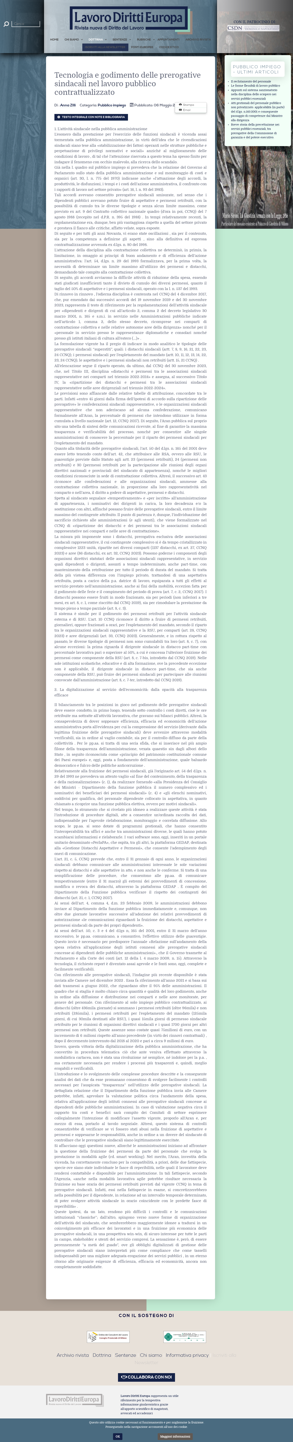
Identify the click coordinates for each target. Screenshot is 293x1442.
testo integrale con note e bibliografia (93, 117)
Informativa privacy (187, 1355)
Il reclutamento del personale (251, 81)
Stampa (188, 105)
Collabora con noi (149, 1377)
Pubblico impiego (112, 105)
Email (186, 110)
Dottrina (102, 1355)
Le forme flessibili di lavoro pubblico (255, 85)
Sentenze (125, 1355)
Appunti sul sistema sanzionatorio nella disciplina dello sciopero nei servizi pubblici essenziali (254, 94)
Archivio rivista (73, 1355)
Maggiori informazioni (175, 1436)
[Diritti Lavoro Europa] (75, 1400)
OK (118, 1436)
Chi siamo (151, 1355)
